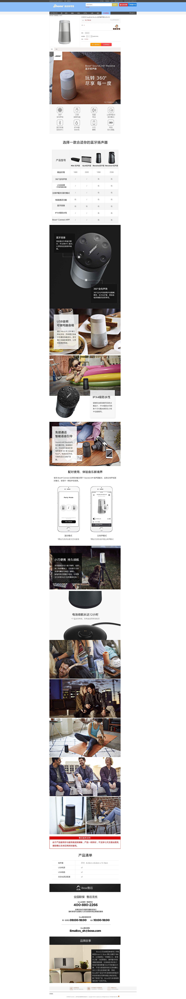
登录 (65, 1)
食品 (100, 7)
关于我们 (102, 1)
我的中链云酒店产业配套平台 (130, 1)
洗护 (98, 7)
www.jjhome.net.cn (98, 996)
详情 (52, 49)
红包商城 (106, 13)
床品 (97, 7)
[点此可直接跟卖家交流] (117, 27)
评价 (56, 49)
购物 (72, 13)
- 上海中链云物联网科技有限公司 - (81, 996)
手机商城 (107, 1)
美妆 (91, 7)
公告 (92, 13)
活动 (78, 13)
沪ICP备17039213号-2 (114, 996)
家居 (93, 7)
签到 (98, 13)
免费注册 (68, 1)
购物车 (132, 13)
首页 (66, 13)
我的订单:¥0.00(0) (119, 1)
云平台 (85, 13)
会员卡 (112, 1)
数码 (95, 7)
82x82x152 (87, 32)
